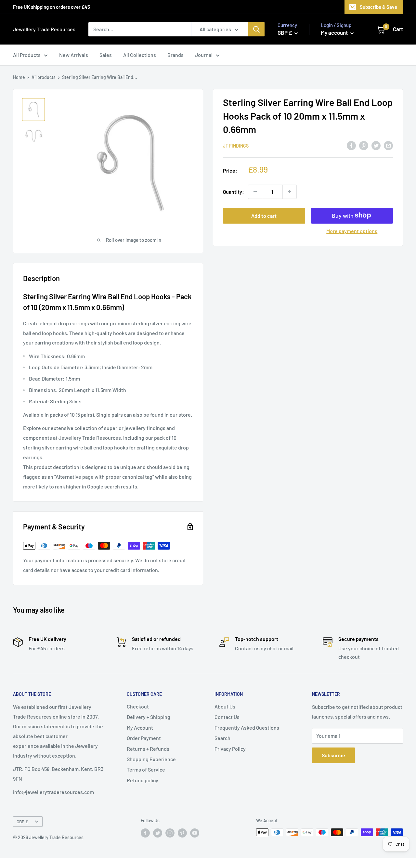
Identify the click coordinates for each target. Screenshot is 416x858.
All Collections (139, 55)
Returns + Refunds (148, 749)
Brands (175, 55)
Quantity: (233, 191)
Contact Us (227, 717)
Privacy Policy (230, 749)
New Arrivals (73, 55)
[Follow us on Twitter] (157, 833)
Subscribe (333, 755)
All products (44, 77)
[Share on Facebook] (351, 145)
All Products (27, 55)
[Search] (256, 29)
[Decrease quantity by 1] (255, 191)
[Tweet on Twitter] (376, 145)
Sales (105, 55)
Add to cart (264, 215)
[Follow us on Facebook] (145, 833)
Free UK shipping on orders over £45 (51, 7)
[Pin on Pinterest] (363, 145)
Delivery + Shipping (148, 717)
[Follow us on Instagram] (170, 833)
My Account (140, 727)
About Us (224, 706)
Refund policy (142, 780)
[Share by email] (388, 145)
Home (19, 77)
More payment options (351, 231)
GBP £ (22, 821)
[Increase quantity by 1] (289, 191)
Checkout (138, 706)
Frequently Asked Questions (246, 727)
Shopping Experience (151, 759)
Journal (204, 55)
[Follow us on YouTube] (194, 833)
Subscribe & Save (378, 7)
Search (222, 738)
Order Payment (144, 738)
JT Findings (236, 145)
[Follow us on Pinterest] (182, 833)
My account (335, 32)
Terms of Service (146, 769)
